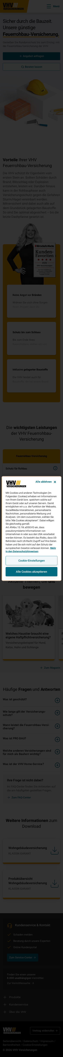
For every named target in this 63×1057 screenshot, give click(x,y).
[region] (31, 528)
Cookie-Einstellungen (31, 560)
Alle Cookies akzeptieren (31, 571)
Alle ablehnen (44, 481)
